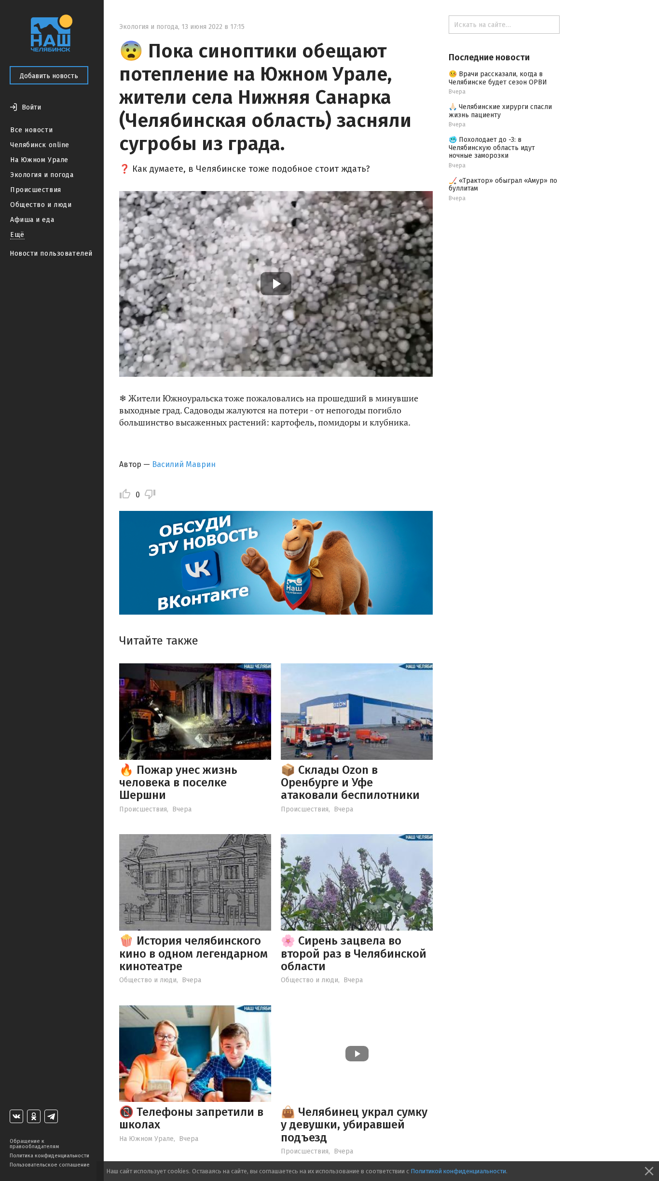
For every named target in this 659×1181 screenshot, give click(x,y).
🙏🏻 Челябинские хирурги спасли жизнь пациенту (500, 111)
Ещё (17, 235)
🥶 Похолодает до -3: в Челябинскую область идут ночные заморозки (492, 148)
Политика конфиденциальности (49, 1155)
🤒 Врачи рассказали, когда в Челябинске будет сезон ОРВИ (498, 78)
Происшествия (35, 190)
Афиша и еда (32, 220)
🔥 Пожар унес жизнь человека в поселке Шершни (178, 782)
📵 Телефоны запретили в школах (191, 1118)
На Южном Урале (39, 160)
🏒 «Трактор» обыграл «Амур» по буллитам (503, 185)
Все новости (31, 130)
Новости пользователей (51, 253)
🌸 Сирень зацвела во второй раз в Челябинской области (353, 953)
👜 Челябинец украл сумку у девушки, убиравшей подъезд (354, 1124)
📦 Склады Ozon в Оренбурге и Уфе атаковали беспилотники (350, 782)
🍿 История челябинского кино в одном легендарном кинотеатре (193, 953)
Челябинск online (39, 145)
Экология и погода (42, 175)
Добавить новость (49, 76)
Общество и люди (40, 205)
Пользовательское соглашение (50, 1164)
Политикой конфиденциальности (458, 1171)
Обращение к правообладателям (34, 1144)
